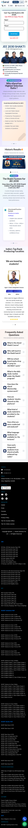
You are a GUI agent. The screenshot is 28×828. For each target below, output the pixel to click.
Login (21, 2)
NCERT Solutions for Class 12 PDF (9, 614)
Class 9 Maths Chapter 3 (6, 688)
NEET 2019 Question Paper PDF (8, 602)
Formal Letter (11, 810)
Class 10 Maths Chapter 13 (7, 675)
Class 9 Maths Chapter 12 (19, 695)
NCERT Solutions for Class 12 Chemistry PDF (11, 620)
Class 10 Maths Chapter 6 (19, 666)
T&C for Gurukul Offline (8, 521)
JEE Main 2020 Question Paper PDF (9, 554)
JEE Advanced (4, 570)
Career (3, 505)
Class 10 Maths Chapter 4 (19, 664)
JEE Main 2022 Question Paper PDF (9, 550)
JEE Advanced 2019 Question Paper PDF (10, 580)
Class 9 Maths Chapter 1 (6, 686)
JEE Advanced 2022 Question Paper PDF (10, 574)
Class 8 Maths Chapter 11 (7, 715)
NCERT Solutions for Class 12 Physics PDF (11, 618)
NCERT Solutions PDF (8, 610)
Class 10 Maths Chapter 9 (7, 670)
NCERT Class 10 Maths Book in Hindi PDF (11, 745)
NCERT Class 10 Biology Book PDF (9, 752)
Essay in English (5, 800)
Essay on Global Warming (20, 805)
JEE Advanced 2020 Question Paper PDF (10, 578)
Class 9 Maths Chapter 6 (18, 689)
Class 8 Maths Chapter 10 (19, 713)
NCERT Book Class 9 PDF (7, 760)
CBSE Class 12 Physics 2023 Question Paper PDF (12, 776)
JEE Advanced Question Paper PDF (16, 570)
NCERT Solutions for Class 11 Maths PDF (10, 626)
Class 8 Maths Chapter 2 (18, 705)
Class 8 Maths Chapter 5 (6, 709)
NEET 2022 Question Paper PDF (8, 596)
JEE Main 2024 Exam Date (7, 560)
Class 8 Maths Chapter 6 (18, 709)
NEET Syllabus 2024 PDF (7, 603)
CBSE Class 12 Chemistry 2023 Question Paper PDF (13, 778)
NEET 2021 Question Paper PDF (8, 598)
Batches (15, 2)
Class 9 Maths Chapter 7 (6, 691)
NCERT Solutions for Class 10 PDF (9, 635)
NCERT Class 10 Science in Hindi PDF (10, 741)
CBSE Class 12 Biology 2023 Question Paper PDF (12, 780)
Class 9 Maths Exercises (6, 697)
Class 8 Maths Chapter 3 (6, 707)
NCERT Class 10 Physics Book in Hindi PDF (11, 749)
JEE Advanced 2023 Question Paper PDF (10, 572)
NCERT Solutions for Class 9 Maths (9, 684)
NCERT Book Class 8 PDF (7, 764)
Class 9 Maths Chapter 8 (18, 691)
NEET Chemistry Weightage (7, 605)
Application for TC (5, 812)
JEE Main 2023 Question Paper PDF (9, 549)
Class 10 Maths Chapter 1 (7, 662)
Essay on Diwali (13, 800)
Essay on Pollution (21, 804)
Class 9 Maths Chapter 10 (19, 693)
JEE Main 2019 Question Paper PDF (9, 556)
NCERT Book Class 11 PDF (7, 728)
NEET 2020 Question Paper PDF (8, 600)
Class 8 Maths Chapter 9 (6, 713)
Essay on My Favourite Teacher (8, 802)
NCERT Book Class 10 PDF (7, 734)
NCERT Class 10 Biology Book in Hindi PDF (11, 754)
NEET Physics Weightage (20, 605)
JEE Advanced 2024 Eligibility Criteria (9, 583)
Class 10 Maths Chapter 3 (7, 664)
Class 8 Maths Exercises (19, 716)
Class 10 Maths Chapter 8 (19, 668)
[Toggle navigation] (26, 2)
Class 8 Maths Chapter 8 (18, 711)
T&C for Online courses (8, 524)
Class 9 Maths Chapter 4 (18, 688)
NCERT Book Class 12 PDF (7, 725)
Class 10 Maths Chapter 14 (7, 677)
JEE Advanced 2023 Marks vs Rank (9, 582)
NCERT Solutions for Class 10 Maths (9, 660)
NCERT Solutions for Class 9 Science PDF (11, 646)
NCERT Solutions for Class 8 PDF (9, 651)
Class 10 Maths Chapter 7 (7, 668)
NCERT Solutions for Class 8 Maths (9, 703)
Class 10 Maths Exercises (20, 677)
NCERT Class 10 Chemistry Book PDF (10, 751)
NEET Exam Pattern (18, 603)
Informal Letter (4, 810)
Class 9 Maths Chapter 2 (18, 686)
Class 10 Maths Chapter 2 (19, 662)
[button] (10, 172)
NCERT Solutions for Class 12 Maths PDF (10, 616)
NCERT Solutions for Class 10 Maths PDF (10, 637)
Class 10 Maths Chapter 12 (7, 673)
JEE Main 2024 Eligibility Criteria (8, 562)
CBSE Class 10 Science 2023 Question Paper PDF (12, 787)
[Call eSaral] (25, 819)
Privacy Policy (5, 517)
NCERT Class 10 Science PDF (8, 740)
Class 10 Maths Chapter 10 (20, 670)
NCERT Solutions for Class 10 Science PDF (11, 638)
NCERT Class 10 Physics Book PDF (9, 747)
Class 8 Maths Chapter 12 (19, 715)
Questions (4, 514)
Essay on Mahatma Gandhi (7, 805)
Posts (2, 508)
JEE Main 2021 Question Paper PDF (9, 552)
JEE (2, 541)
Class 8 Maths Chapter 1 (6, 705)
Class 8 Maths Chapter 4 (18, 707)
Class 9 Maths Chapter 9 (6, 693)
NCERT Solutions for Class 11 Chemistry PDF (11, 630)
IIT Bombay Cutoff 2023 (6, 563)
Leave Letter (18, 810)
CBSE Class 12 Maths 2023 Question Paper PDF (12, 774)
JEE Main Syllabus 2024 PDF (8, 558)
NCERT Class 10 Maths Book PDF (9, 743)
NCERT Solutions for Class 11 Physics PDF (11, 628)
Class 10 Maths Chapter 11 (7, 671)
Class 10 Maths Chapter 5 (7, 666)
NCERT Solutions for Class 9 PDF (9, 643)
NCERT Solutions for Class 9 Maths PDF (10, 645)
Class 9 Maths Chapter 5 (6, 689)
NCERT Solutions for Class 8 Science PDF (11, 654)
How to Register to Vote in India (8, 819)
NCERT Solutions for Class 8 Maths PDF (10, 653)
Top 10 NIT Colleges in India (19, 563)
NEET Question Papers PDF (7, 592)
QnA (2, 815)
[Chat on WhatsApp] (25, 824)
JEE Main (3, 547)
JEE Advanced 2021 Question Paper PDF (10, 576)
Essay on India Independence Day (9, 804)
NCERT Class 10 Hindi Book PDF (8, 738)
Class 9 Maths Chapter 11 (7, 695)
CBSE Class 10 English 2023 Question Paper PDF (12, 789)
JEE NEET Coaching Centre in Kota (9, 824)
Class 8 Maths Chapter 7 (6, 711)
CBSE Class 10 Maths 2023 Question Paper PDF (12, 785)
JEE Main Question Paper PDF (13, 547)
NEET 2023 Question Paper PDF (8, 594)
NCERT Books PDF (7, 721)
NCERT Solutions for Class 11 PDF (9, 625)
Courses (3, 511)
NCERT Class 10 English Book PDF (9, 736)
